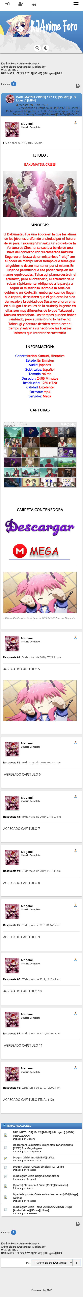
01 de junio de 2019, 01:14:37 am (31, 925)
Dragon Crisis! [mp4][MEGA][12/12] (33, 1157)
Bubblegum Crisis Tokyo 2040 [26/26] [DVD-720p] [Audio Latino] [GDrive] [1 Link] (42, 1208)
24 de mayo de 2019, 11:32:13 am (32, 871)
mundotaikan (34, 1160)
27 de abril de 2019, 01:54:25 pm (22, 143)
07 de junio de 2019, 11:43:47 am (31, 979)
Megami (24, 105)
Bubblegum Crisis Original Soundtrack (36, 1176)
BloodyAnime (34, 1151)
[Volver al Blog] (34, 5)
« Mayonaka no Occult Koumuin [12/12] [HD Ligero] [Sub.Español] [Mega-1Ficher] (42, 109)
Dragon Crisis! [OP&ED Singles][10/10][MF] (38, 1166)
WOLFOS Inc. (8, 69)
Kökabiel (31, 1169)
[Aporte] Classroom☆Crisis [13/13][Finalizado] (40, 1185)
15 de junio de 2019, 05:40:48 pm (31, 1033)
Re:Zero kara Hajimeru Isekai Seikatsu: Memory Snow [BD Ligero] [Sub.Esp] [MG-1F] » (46, 112)
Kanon (30, 1188)
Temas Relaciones (18, 1125)
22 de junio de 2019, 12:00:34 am (31, 1087)
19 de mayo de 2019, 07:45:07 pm (32, 816)
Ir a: (28, 1262)
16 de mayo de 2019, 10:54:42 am (32, 762)
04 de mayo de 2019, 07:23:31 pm (32, 657)
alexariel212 (33, 1213)
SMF (49, 1290)
